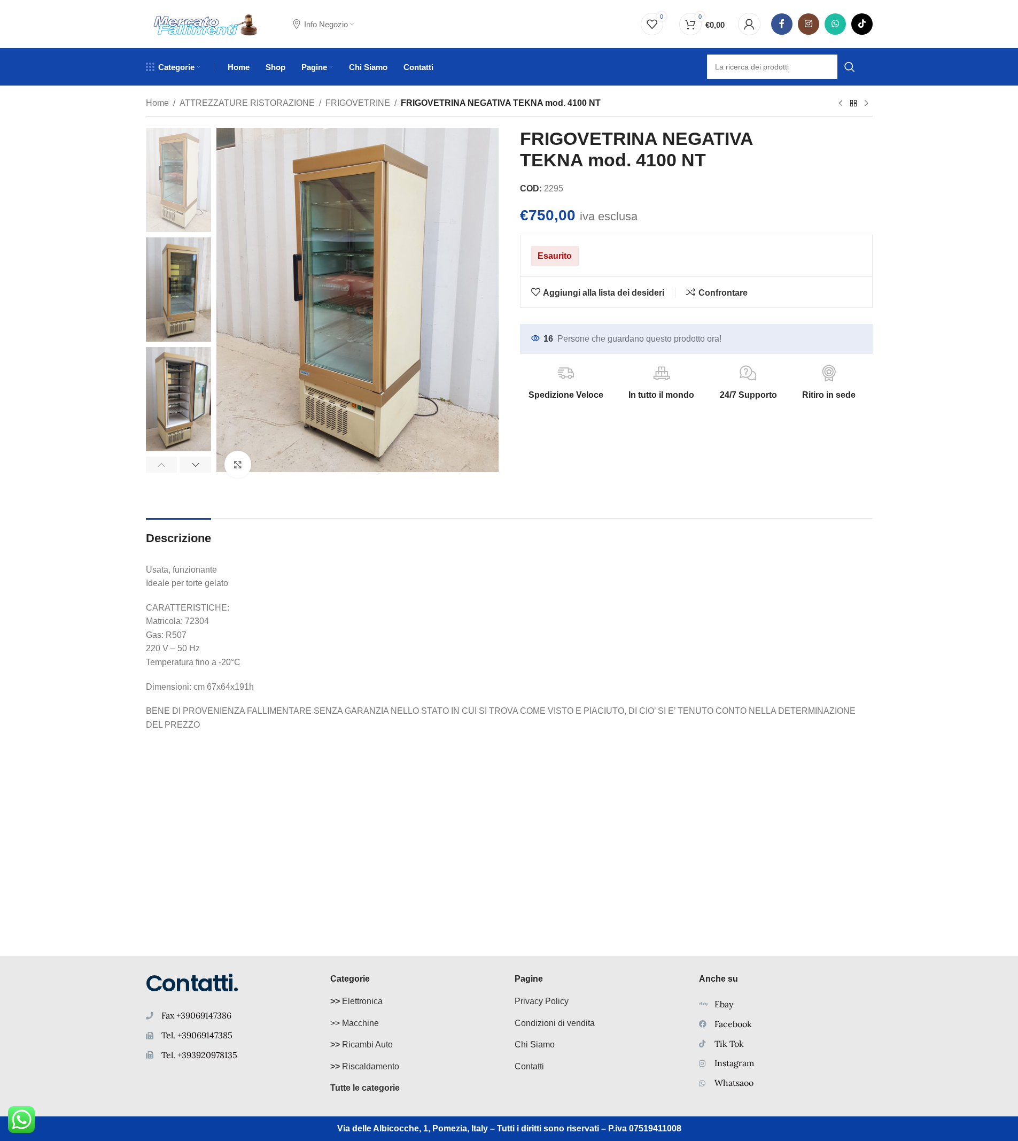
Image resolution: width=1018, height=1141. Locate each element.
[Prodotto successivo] (866, 103)
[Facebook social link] (781, 24)
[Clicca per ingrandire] (237, 464)
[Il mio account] (749, 24)
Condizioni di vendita (555, 1023)
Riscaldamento (364, 1066)
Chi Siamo (535, 1044)
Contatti (529, 1066)
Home (157, 102)
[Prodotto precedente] (840, 103)
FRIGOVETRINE (357, 102)
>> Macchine (354, 1023)
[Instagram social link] (808, 24)
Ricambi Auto (361, 1044)
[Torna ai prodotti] (853, 103)
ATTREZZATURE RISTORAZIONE (247, 102)
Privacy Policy (542, 1001)
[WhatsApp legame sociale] (835, 24)
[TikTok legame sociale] (862, 24)
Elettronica (356, 1001)
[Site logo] (206, 23)
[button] (161, 465)
